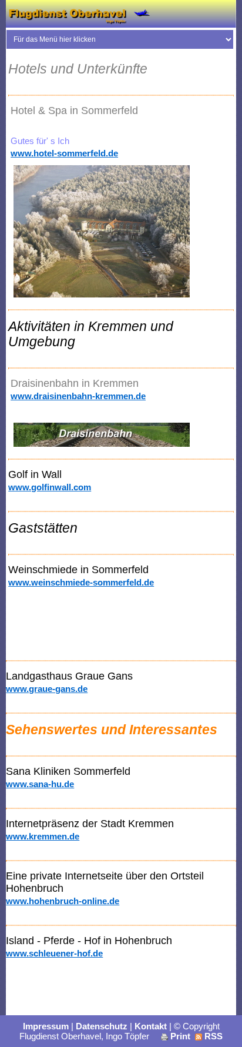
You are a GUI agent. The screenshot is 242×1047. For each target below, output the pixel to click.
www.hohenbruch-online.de (62, 901)
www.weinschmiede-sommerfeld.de (81, 582)
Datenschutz (101, 1026)
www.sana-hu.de (40, 784)
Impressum (46, 1026)
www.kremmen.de (42, 836)
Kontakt (151, 1026)
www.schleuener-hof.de (54, 953)
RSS (212, 1036)
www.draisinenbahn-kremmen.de (78, 396)
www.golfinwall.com (49, 487)
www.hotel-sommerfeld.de (64, 153)
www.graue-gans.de (47, 689)
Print (179, 1036)
